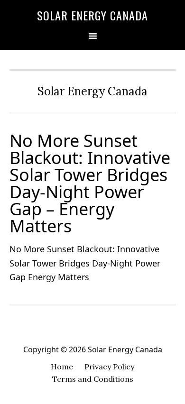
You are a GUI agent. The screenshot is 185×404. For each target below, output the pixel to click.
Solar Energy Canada (92, 15)
